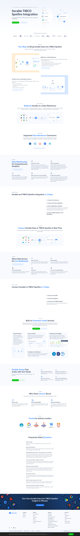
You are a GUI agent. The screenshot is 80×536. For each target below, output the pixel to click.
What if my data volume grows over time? (34, 480)
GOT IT (71, 534)
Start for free (22, 380)
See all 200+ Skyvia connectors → (40, 148)
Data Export (50, 515)
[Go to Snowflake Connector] (50, 143)
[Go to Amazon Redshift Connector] (30, 143)
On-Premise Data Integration (52, 521)
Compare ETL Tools (68, 518)
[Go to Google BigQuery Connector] (45, 143)
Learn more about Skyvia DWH (17, 169)
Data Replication (50, 518)
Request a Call (59, 1)
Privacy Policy (49, 534)
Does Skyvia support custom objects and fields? (35, 485)
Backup (34, 518)
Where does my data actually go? (32, 466)
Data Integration (17, 7)
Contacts (24, 515)
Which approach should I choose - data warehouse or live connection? (39, 452)
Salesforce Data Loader (51, 524)
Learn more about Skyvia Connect (18, 264)
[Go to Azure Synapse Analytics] (35, 143)
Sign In (64, 1)
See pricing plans (15, 380)
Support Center (67, 521)
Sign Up (69, 1)
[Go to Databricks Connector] (40, 143)
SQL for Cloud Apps (51, 527)
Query (34, 515)
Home (13, 7)
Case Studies (67, 515)
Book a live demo (23, 22)
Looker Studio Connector (37, 521)
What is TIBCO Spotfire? (30, 447)
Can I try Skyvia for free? (30, 473)
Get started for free (15, 22)
